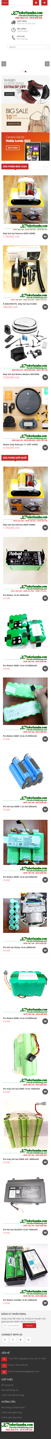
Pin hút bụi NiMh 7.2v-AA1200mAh (20, 806)
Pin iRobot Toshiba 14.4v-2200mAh (20, 1300)
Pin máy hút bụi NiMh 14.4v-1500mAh (21, 1088)
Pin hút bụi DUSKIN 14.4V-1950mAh (20, 1229)
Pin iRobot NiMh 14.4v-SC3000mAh (20, 665)
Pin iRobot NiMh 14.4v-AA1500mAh (20, 877)
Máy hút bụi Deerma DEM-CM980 (19, 233)
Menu (6, 3)
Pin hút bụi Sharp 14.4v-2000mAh (19, 947)
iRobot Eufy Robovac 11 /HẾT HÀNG (20, 444)
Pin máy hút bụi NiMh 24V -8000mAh (21, 1159)
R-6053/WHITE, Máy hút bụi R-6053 (20, 303)
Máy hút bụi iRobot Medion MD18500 (21, 374)
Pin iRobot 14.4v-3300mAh (16, 595)
